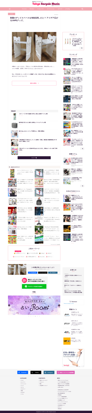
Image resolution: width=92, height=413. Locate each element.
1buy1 (42, 253)
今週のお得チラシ (31, 256)
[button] (9, 9)
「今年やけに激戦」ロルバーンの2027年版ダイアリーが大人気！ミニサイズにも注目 (25, 219)
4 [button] (35, 316)
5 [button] (37, 316)
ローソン (50, 256)
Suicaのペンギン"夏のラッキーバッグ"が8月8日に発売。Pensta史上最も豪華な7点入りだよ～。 (52, 219)
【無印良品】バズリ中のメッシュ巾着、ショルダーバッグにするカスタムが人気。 (51, 200)
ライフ (11, 13)
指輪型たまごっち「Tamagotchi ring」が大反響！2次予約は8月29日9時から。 (24, 191)
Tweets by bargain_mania (69, 303)
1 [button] (28, 316)
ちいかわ (41, 256)
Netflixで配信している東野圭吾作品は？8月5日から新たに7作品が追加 (52, 209)
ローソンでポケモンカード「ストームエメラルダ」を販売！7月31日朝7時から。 (25, 172)
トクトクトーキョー (19, 256)
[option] (34, 305)
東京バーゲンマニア (46, 3)
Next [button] (59, 305)
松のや (49, 253)
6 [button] (39, 316)
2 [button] (31, 316)
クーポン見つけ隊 (33, 253)
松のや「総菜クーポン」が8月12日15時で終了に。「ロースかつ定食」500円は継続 (25, 238)
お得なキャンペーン (20, 253)
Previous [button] (9, 305)
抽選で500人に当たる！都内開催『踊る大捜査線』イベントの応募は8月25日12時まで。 (24, 209)
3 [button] (33, 316)
